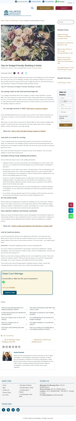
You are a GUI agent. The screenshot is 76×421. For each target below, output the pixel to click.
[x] (8, 410)
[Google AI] (18, 73)
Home (2, 20)
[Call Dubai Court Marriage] (70, 205)
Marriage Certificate (26, 385)
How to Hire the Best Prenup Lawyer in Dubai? (28, 131)
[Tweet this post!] (7, 347)
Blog (7, 20)
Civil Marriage (14, 20)
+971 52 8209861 (8, 288)
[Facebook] (3, 410)
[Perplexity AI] (26, 73)
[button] (32, 8)
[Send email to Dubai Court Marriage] (70, 210)
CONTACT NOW (10, 292)
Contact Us (64, 8)
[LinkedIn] (18, 410)
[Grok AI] (22, 73)
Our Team (6, 395)
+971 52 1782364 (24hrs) (58, 389)
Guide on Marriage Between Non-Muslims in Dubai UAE (31, 226)
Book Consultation (45, 8)
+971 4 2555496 (51, 391)
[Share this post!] (3, 347)
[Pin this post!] (13, 347)
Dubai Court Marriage (8, 335)
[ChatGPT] (14, 73)
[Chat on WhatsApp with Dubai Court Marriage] (70, 216)
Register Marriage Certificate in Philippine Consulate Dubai (64, 36)
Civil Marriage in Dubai (64, 82)
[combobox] (63, 101)
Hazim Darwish (19, 352)
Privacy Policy (7, 392)
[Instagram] (13, 410)
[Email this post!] (19, 347)
